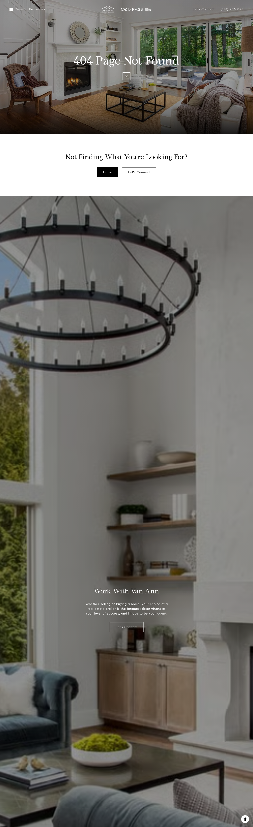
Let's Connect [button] (139, 172)
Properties (37, 9)
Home (107, 172)
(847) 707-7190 (232, 9)
